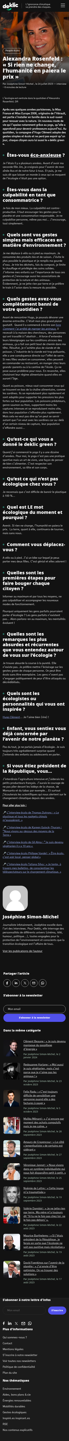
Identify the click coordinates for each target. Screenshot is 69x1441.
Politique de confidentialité (19, 1367)
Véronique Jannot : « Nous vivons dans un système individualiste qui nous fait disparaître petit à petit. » (44, 1169)
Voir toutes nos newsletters (19, 1361)
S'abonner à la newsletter (34, 1018)
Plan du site (10, 1372)
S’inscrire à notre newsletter (20, 1355)
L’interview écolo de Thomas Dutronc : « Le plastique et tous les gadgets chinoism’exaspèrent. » (31, 816)
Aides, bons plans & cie (17, 1394)
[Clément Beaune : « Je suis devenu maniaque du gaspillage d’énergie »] (11, 1048)
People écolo (12, 50)
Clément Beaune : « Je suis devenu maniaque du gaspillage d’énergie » (44, 1045)
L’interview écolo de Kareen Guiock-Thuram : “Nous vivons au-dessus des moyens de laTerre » (32, 831)
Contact (7, 1343)
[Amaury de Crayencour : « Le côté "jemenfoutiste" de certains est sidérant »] (11, 1148)
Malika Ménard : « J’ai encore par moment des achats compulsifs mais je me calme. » (43, 1122)
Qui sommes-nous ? (15, 1337)
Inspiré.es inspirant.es (16, 1418)
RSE (5, 1424)
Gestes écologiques (14, 1412)
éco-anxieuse (45, 155)
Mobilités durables (14, 1406)
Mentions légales (13, 1349)
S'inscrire (57, 1310)
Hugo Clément (11, 717)
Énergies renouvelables (17, 1400)
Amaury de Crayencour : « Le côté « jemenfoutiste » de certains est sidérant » (43, 1146)
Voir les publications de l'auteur (23, 951)
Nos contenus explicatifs (17, 1430)
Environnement (12, 1388)
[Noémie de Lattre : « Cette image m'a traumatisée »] (11, 1194)
